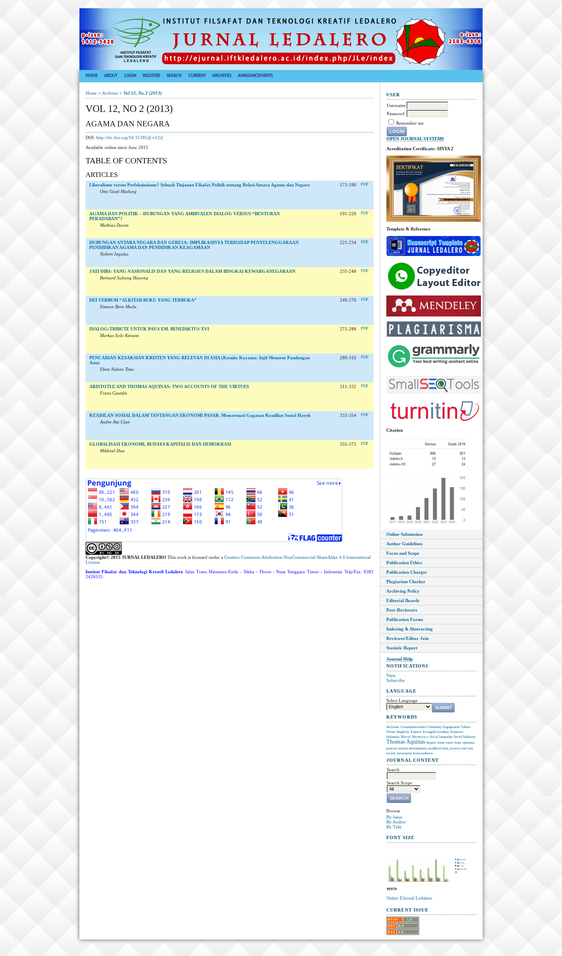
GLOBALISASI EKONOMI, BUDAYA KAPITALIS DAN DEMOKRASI (160, 444)
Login (130, 76)
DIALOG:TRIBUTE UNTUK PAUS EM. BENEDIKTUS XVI (149, 328)
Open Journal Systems (415, 139)
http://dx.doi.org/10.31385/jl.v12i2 (129, 137)
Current (197, 76)
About (110, 76)
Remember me (410, 123)
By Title (394, 826)
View (391, 675)
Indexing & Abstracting (409, 628)
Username (396, 105)
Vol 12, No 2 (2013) (142, 93)
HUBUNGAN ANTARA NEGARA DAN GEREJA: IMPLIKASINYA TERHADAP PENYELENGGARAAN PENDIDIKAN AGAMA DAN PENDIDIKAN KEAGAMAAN (194, 245)
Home (92, 76)
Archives (221, 76)
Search (174, 76)
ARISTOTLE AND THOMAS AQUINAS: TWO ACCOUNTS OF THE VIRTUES (169, 386)
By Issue (394, 816)
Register (151, 76)
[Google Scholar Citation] (427, 523)
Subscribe (395, 680)
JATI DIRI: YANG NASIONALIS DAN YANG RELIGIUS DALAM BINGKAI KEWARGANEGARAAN (192, 271)
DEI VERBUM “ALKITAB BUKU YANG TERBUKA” (143, 300)
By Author (396, 821)
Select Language (402, 700)
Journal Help (399, 658)
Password (395, 113)
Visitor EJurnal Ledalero (409, 898)
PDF (365, 184)
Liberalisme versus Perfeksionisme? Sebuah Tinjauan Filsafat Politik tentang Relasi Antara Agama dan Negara (199, 184)
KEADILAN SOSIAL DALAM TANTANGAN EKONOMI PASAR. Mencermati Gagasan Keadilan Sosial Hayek (200, 415)
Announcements (255, 76)
